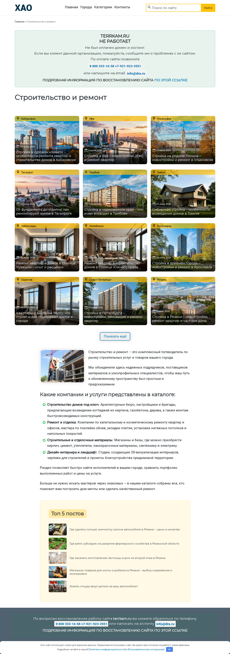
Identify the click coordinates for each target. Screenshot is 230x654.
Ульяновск (163, 118)
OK (169, 649)
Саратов (26, 279)
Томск (160, 172)
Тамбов (93, 172)
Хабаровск (28, 118)
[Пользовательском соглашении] (146, 649)
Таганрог (26, 172)
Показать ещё (115, 336)
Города (86, 7)
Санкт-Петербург (100, 279)
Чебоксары (28, 226)
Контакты (122, 7)
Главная (71, 7)
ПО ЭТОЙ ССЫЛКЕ (171, 80)
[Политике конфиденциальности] (107, 649)
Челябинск (96, 226)
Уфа (91, 118)
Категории (103, 7)
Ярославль (164, 226)
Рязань (161, 279)
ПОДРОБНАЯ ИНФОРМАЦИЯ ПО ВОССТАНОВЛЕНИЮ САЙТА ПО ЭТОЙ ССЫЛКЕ (115, 630)
